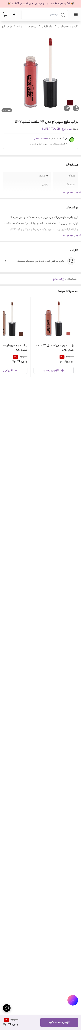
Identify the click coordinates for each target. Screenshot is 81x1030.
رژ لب (19, 26)
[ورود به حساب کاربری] (15, 14)
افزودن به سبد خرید (59, 1022)
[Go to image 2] (5, 110)
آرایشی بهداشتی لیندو (68, 26)
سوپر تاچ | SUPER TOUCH (57, 129)
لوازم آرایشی (47, 26)
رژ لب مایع (7, 26)
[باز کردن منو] (75, 14)
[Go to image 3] (3, 110)
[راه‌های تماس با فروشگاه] (7, 1008)
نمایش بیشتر (74, 193)
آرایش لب (32, 26)
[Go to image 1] (9, 110)
